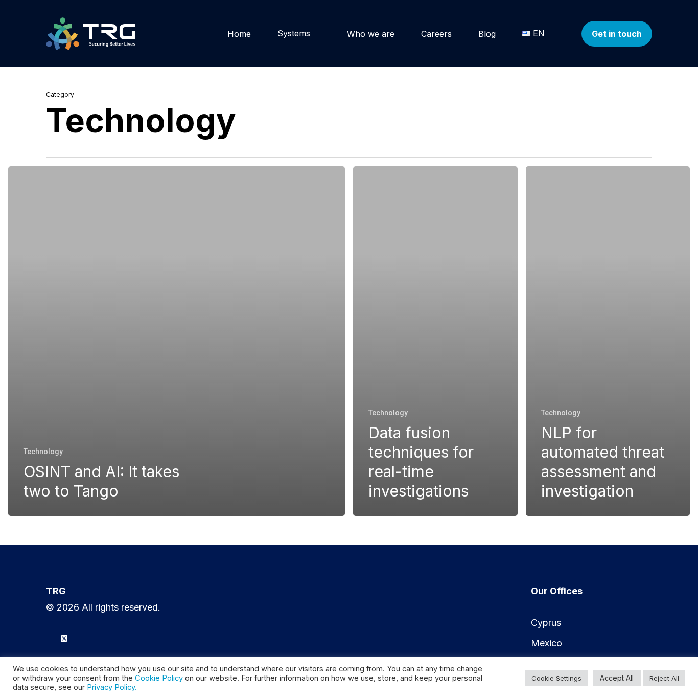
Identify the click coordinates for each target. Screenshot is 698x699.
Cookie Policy (159, 678)
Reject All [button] (664, 678)
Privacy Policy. (112, 687)
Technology (43, 451)
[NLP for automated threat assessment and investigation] (608, 341)
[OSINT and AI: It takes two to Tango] (176, 341)
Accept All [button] (617, 677)
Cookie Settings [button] (556, 678)
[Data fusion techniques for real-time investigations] (435, 341)
